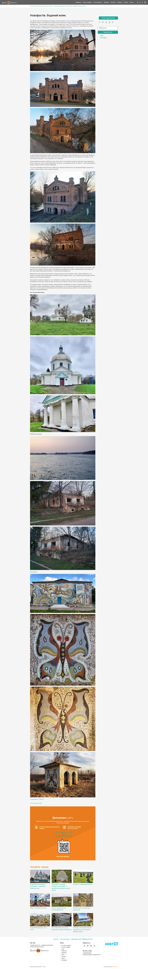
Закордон (105, 2)
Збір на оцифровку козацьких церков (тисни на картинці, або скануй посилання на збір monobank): (64, 835)
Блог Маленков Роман (36, 803)
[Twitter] (87, 945)
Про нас (132, 2)
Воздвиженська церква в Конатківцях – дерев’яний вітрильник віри (37, 886)
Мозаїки (41, 799)
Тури (63, 949)
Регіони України (96, 2)
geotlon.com (115, 966)
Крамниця (78, 2)
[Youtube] (91, 945)
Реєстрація (103, 37)
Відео (63, 958)
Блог (63, 954)
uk (137, 2)
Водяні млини (34, 799)
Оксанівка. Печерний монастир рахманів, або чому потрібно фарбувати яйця (82, 929)
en (142, 2)
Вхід (101, 35)
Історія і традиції (85, 2)
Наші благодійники (62, 856)
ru (139, 2)
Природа (118, 2)
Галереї (126, 2)
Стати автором (64, 939)
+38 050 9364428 (87, 953)
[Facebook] (84, 945)
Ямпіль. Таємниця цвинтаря (38, 908)
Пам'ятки (112, 2)
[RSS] (94, 945)
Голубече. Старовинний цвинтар (82, 884)
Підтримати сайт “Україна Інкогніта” (82, 939)
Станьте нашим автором (108, 18)
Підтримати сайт (107, 32)
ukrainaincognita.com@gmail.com (92, 954)
